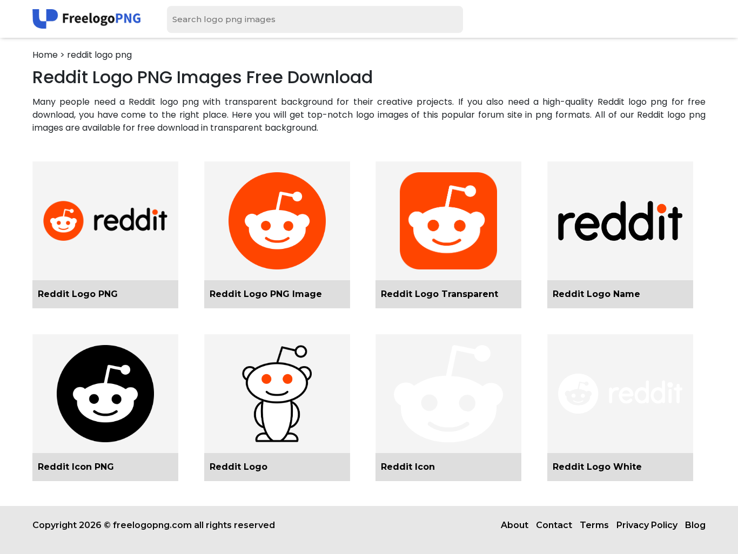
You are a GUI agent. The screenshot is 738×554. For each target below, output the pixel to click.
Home (45, 55)
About (514, 525)
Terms (594, 525)
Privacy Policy (646, 525)
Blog (695, 525)
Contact (554, 525)
